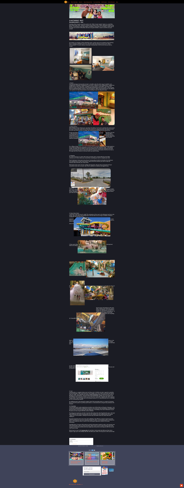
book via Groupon (94, 394)
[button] (88, 138)
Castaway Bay (84, 430)
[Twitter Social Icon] (92, 450)
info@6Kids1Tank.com (99, 445)
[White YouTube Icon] (94, 450)
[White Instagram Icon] (89, 450)
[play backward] (79, 138)
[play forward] (104, 138)
